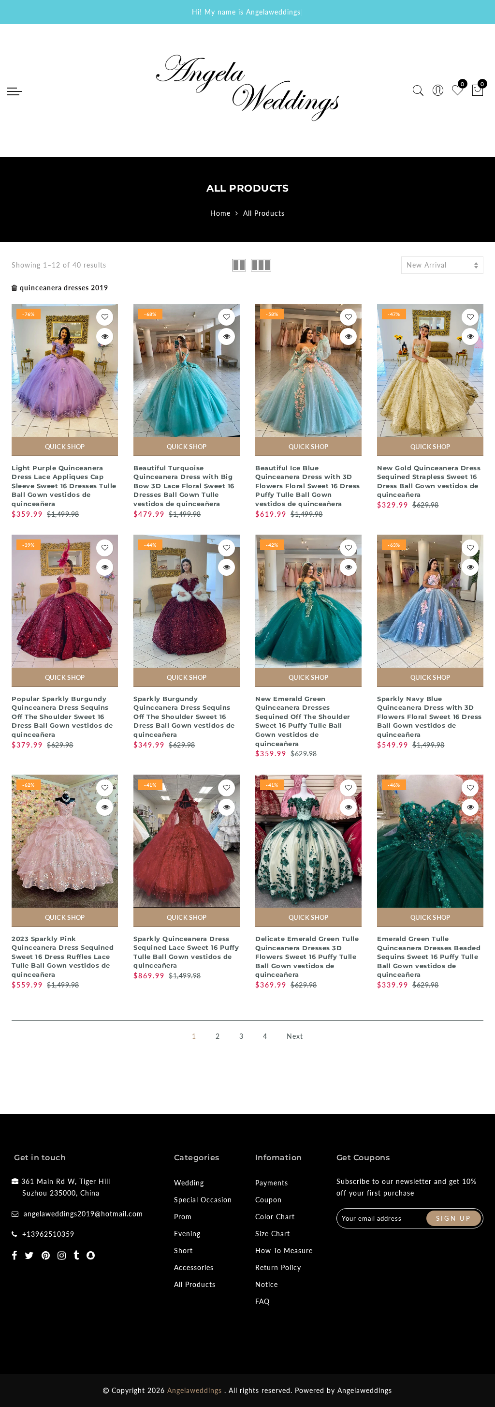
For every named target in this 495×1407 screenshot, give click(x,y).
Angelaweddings (364, 1390)
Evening (187, 1233)
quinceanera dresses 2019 (64, 288)
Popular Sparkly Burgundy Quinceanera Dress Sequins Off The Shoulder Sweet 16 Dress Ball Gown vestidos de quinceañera (62, 716)
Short (183, 1250)
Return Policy (278, 1267)
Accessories (194, 1267)
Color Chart (275, 1216)
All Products (195, 1284)
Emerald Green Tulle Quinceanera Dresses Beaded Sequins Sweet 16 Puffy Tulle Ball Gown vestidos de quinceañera (428, 956)
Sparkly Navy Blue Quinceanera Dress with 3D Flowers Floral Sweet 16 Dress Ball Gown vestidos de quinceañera (429, 716)
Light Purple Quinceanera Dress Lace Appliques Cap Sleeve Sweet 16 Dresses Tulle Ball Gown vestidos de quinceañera (64, 486)
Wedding (189, 1183)
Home (220, 213)
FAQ (262, 1301)
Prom (183, 1216)
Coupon (268, 1200)
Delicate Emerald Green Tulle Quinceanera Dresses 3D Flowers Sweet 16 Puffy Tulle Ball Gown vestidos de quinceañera (307, 956)
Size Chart (272, 1233)
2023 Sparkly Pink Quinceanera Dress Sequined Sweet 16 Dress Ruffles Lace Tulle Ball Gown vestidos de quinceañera (63, 956)
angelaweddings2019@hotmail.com (83, 1214)
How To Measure (284, 1250)
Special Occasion (203, 1200)
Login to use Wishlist (104, 317)
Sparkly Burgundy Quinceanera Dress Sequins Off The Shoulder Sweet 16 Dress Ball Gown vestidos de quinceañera (184, 716)
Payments (271, 1183)
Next (295, 1036)
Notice (266, 1284)
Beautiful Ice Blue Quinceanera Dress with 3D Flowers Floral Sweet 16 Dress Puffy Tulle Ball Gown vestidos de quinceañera (307, 486)
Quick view (104, 336)
